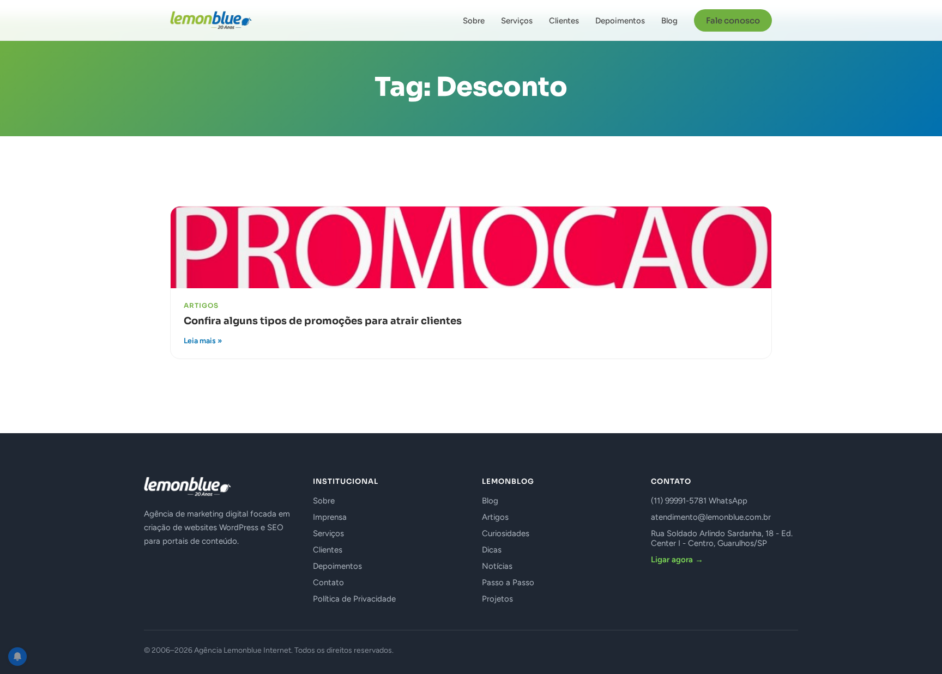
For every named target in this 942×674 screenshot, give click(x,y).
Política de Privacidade (354, 599)
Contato (328, 582)
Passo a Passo (508, 582)
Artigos (495, 517)
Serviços (517, 21)
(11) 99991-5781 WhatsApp (699, 501)
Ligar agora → (677, 559)
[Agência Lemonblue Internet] (211, 20)
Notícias (497, 566)
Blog (669, 21)
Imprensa (330, 517)
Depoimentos (620, 21)
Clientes (564, 21)
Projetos (497, 599)
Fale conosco (733, 20)
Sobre (474, 21)
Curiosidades (505, 533)
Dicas (492, 550)
